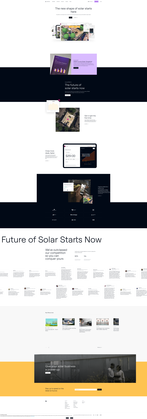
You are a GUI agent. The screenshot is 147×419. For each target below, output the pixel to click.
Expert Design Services (67, 406)
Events (74, 404)
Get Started (96, 1)
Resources (62, 1)
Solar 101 (63, 326)
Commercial (58, 1)
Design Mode (66, 405)
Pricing (70, 1)
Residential (53, 1)
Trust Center (75, 406)
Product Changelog (76, 407)
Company (67, 1)
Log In (101, 1)
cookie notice (32, 416)
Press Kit (74, 405)
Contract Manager (67, 404)
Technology (66, 326)
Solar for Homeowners (67, 408)
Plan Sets (66, 407)
